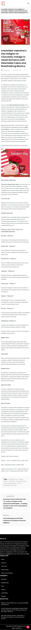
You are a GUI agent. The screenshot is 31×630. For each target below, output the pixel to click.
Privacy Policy (5, 569)
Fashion (3, 589)
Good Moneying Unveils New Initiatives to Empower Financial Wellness (14, 520)
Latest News (4, 593)
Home (2, 559)
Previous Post (10, 496)
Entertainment (5, 582)
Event (2, 586)
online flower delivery (10, 483)
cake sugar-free (13, 479)
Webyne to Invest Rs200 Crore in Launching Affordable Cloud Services (14, 603)
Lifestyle (3, 596)
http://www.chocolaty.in (12, 456)
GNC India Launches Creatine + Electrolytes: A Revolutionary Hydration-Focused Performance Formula (13, 617)
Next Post (6, 515)
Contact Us (4, 566)
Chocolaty (12, 481)
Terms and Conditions (7, 573)
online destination (21, 481)
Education (3, 579)
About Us (3, 563)
